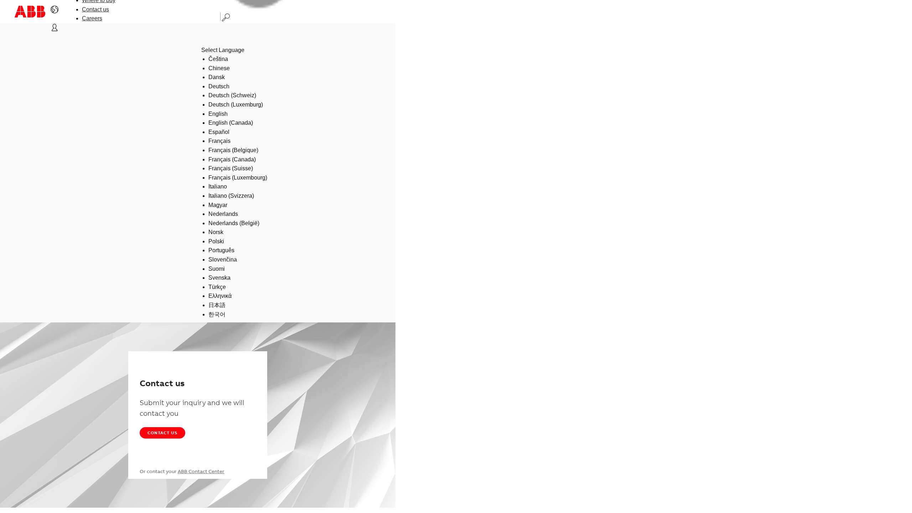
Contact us (95, 9)
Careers (92, 18)
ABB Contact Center (201, 471)
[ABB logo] (30, 11)
